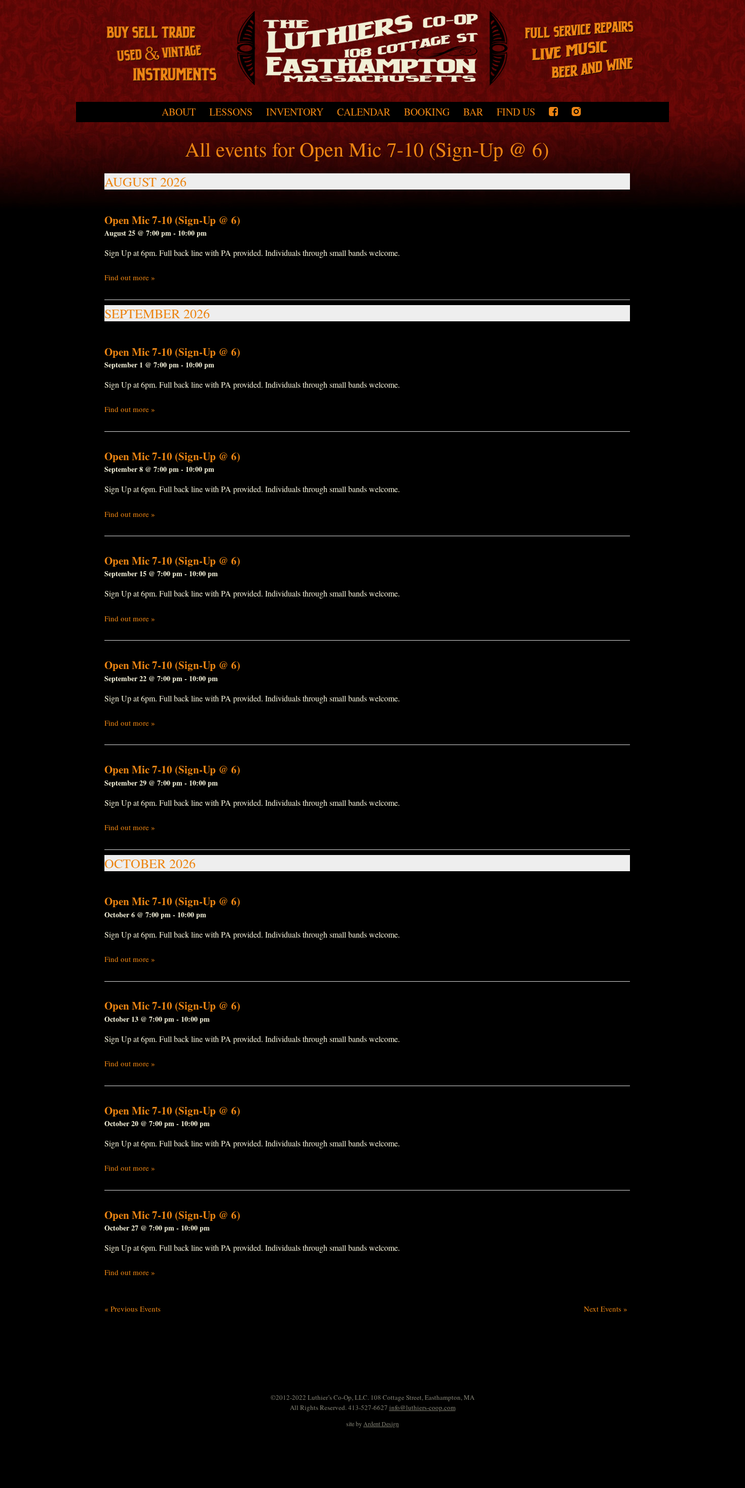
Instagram (576, 111)
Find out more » (129, 277)
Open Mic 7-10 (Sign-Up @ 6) (172, 220)
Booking (427, 112)
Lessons (230, 112)
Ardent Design (381, 1424)
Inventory (294, 112)
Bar (473, 112)
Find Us (516, 112)
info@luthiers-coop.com (422, 1407)
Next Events (605, 1309)
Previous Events (132, 1309)
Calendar (363, 112)
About (179, 112)
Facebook (553, 111)
